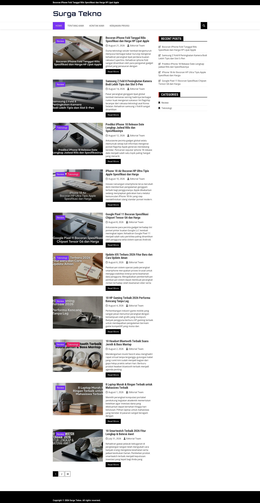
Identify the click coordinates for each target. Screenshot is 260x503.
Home (59, 25)
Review (60, 41)
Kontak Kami (96, 25)
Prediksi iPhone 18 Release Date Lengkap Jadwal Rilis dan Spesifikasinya (125, 128)
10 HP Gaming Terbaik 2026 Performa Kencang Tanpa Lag (128, 299)
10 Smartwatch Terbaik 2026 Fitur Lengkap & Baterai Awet (126, 432)
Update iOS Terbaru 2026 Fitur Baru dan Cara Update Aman (129, 256)
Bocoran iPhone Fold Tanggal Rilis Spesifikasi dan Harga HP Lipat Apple (86, 2)
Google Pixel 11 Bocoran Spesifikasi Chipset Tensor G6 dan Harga (127, 216)
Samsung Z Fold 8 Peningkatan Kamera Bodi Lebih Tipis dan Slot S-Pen (129, 82)
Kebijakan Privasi (119, 25)
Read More (113, 71)
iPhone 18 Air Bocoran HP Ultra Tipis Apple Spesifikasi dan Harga (127, 172)
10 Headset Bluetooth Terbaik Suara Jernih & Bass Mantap (127, 342)
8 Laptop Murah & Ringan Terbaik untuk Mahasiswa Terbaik (129, 386)
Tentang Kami (75, 25)
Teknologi (62, 127)
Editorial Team (137, 45)
